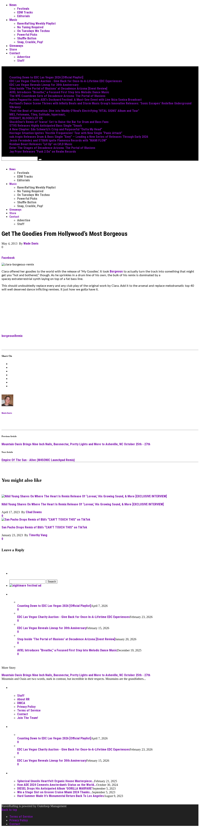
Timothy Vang (38, 535)
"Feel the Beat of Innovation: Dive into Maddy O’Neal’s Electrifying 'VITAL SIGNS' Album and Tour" (74, 111)
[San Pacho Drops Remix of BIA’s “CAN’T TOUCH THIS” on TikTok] (46, 519)
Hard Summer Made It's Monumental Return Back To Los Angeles (60, 796)
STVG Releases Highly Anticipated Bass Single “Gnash (45, 125)
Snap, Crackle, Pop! (30, 42)
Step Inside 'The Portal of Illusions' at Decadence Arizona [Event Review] (58, 88)
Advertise (23, 57)
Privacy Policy (26, 707)
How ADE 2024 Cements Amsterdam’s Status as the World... (56, 785)
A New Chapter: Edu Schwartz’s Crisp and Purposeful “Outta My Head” (55, 129)
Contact (14, 53)
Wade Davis (30, 243)
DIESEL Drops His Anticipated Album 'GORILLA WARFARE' (54, 788)
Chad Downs (34, 512)
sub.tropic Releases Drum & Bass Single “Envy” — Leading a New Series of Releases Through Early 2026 (78, 137)
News (13, 5)
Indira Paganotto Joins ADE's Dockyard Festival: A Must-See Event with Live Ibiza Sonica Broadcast (75, 100)
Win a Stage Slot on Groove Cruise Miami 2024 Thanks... (54, 792)
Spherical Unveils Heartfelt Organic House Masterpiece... (55, 781)
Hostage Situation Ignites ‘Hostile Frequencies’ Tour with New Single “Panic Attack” (65, 133)
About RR (23, 699)
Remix (18, 336)
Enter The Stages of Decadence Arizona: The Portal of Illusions (52, 148)
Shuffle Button (26, 38)
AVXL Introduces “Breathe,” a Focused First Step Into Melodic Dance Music (59, 92)
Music (13, 20)
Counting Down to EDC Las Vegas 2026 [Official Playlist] (46, 77)
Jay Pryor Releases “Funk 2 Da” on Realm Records (42, 151)
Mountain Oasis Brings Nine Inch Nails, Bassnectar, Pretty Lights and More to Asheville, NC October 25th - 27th (76, 444)
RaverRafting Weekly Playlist (36, 23)
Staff (20, 60)
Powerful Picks (27, 35)
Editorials (23, 16)
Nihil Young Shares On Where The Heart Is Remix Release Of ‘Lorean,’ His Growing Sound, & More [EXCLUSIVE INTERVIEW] (83, 504)
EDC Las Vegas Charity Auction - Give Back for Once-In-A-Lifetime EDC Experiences (65, 81)
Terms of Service (29, 710)
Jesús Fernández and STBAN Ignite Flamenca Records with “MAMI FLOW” (58, 140)
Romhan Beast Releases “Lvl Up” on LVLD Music (40, 144)
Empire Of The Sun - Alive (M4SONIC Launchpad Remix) (38, 460)
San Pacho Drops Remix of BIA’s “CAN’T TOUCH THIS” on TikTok (44, 527)
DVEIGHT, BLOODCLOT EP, (26, 118)
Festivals (23, 9)
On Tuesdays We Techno (33, 31)
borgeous (8, 336)
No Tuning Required (30, 27)
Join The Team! (27, 718)
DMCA (21, 703)
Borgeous (116, 271)
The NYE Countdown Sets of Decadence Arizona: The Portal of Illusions (57, 96)
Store (13, 49)
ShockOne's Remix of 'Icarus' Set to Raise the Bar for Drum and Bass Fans (59, 122)
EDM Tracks (25, 12)
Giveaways (16, 46)
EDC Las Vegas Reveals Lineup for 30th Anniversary (44, 85)
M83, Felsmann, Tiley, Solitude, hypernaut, (37, 114)
